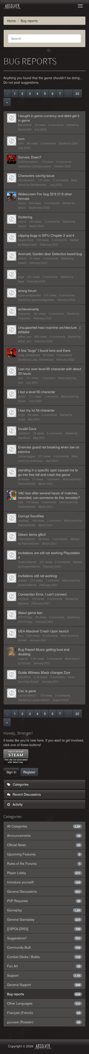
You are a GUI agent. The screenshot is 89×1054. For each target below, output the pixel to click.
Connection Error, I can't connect (42, 594)
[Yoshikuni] (11, 430)
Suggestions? (43, 938)
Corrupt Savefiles (31, 515)
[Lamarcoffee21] (11, 693)
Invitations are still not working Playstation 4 (49, 555)
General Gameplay (43, 919)
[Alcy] (11, 633)
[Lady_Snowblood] (11, 352)
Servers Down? (29, 157)
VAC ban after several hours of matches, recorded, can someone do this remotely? (49, 495)
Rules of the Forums (43, 863)
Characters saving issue (36, 175)
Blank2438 (24, 125)
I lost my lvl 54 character (36, 410)
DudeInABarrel (27, 562)
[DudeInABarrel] (11, 555)
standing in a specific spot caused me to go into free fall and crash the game (48, 472)
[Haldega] (11, 518)
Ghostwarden (26, 180)
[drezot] (11, 196)
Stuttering (25, 216)
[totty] (11, 495)
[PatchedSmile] (11, 536)
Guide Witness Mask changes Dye (44, 672)
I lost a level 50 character (36, 391)
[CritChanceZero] (11, 159)
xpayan (22, 580)
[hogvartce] (11, 311)
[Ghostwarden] (11, 177)
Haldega (23, 520)
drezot (22, 203)
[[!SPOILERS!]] (43, 928)
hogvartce (24, 313)
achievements (28, 309)
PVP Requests (43, 900)
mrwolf (22, 258)
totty (20, 502)
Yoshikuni (24, 433)
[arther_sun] (11, 329)
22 (77, 93)
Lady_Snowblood (29, 355)
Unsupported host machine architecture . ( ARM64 (49, 329)
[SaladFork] (11, 674)
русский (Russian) (43, 1022)
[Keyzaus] (11, 596)
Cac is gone (27, 690)
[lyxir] (11, 371)
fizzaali (22, 640)
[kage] (11, 274)
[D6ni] (11, 141)
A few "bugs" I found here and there (44, 350)
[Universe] (11, 472)
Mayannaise (25, 240)
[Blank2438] (11, 118)
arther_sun (24, 336)
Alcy (20, 635)
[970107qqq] (11, 614)
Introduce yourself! (43, 882)
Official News (43, 845)
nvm (21, 138)
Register (29, 772)
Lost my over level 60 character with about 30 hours (49, 371)
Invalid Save (27, 428)
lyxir (20, 378)
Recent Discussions (26, 794)
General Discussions (43, 891)
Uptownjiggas (26, 456)
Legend (23, 658)
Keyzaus (23, 599)
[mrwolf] (11, 256)
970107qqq (25, 617)
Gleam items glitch (32, 534)
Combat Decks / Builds (43, 956)
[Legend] (11, 651)
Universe (23, 479)
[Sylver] (11, 394)
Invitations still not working (37, 575)
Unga (21, 415)
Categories (20, 784)
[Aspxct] (11, 219)
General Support (43, 984)
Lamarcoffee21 (27, 695)
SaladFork (24, 677)
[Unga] (11, 412)
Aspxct (22, 221)
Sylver (22, 396)
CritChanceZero (28, 162)
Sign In (11, 772)
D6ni (21, 143)
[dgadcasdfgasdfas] (11, 292)
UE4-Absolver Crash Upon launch (43, 631)
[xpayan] (11, 578)
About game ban (30, 612)
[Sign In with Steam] (15, 756)
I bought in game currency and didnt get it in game (48, 118)
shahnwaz (36, 461)
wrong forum (27, 290)
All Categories (43, 826)
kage (21, 277)
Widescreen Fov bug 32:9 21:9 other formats (45, 196)
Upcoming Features (43, 854)
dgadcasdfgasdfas (29, 295)
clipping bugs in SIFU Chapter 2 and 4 (46, 235)
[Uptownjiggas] (11, 449)
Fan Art (43, 966)
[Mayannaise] (11, 237)
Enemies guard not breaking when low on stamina (48, 449)
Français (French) (43, 1012)
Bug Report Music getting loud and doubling (43, 651)
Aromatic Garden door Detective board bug (50, 253)
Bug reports (43, 994)
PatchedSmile (26, 483)
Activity (17, 804)
